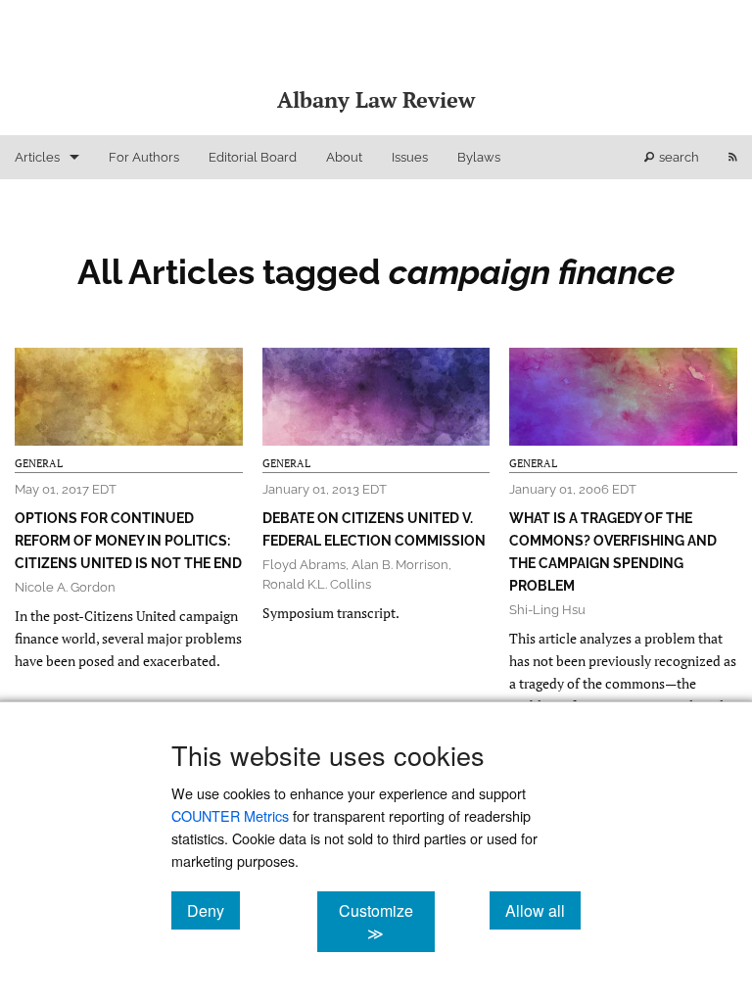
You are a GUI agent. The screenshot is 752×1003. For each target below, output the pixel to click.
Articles (37, 157)
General (39, 463)
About (344, 157)
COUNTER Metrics (230, 815)
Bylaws (478, 157)
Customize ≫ (386, 921)
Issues (410, 157)
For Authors (144, 157)
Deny (213, 910)
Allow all (543, 910)
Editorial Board (253, 157)
